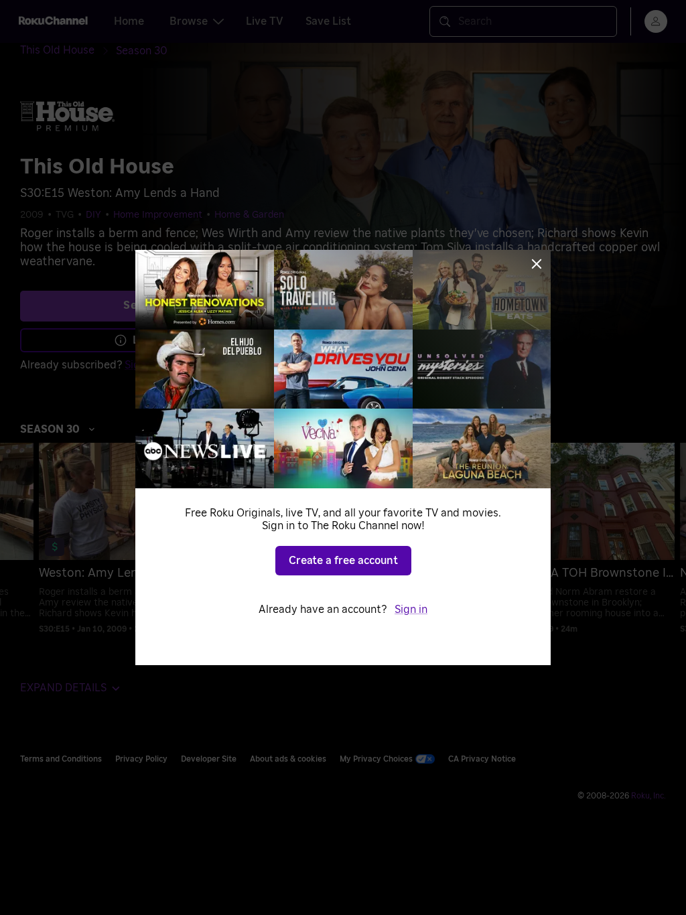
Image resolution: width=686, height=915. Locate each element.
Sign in (411, 609)
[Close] (536, 264)
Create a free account (343, 560)
